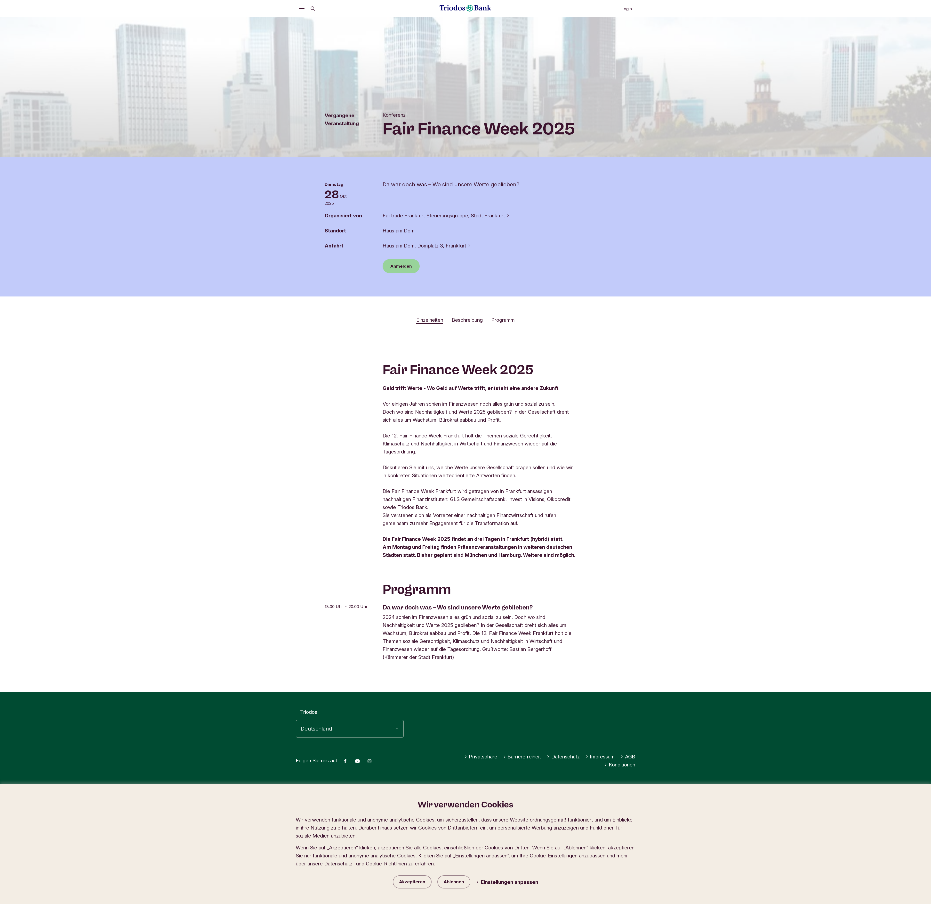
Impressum (602, 757)
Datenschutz (565, 757)
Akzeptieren (412, 881)
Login (626, 8)
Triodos (308, 712)
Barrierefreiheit (524, 757)
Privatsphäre (483, 757)
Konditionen (622, 765)
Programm (503, 320)
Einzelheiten (429, 320)
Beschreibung (467, 320)
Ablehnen (454, 881)
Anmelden (401, 266)
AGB (630, 757)
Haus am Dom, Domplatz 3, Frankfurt (424, 246)
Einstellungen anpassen (509, 882)
